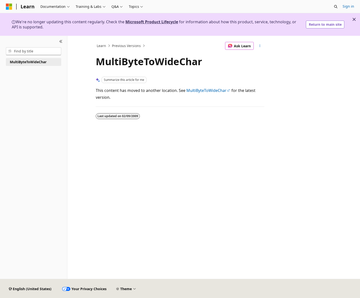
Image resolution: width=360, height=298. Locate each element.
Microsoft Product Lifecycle (151, 22)
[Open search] (336, 6)
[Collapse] (61, 42)
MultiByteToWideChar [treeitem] (28, 62)
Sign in (348, 6)
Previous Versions (126, 45)
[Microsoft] (9, 6)
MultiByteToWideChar (206, 90)
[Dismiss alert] (354, 19)
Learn (101, 45)
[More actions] (260, 46)
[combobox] (33, 51)
